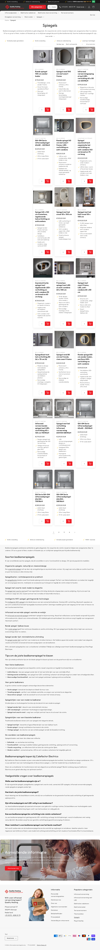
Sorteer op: (60, 44)
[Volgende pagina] (75, 532)
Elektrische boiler (80, 907)
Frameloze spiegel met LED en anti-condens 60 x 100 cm (63, 286)
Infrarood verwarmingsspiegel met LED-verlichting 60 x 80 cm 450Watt (86, 76)
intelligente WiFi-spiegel (16, 602)
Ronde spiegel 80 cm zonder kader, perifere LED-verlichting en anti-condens (85, 359)
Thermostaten (79, 914)
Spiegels (77, 917)
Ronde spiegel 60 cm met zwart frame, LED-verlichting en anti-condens (63, 145)
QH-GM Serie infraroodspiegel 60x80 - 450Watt (42, 142)
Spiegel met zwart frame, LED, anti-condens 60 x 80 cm (84, 287)
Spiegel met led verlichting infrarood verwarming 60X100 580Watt (63, 428)
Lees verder (49, 36)
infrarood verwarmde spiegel (18, 615)
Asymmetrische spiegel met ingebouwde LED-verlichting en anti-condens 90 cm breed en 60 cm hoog (42, 290)
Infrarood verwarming (81, 894)
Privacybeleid (55, 917)
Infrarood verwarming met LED (83, 899)
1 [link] (53, 532)
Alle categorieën (36, 7)
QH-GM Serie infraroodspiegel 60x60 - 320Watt (85, 425)
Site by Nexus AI (41, 945)
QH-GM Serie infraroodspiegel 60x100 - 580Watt (63, 497)
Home (7, 20)
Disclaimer (54, 910)
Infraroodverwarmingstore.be (17, 945)
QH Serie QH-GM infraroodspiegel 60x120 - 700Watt (42, 497)
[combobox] (53, 7)
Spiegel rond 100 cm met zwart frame (63, 73)
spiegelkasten (12, 580)
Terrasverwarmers (80, 910)
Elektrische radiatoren (81, 903)
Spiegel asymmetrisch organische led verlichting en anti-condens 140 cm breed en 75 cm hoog (85, 147)
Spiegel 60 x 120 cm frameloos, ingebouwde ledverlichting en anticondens (42, 216)
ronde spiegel (12, 629)
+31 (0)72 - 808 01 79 (13, 915)
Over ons (54, 903)
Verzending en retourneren (60, 920)
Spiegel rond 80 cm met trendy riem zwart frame (64, 356)
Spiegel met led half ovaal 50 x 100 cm (84, 214)
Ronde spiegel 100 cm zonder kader (41, 73)
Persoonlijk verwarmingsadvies (57, 895)
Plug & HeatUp (78, 921)
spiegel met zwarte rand (16, 591)
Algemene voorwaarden (59, 907)
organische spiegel (14, 569)
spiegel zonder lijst (14, 640)
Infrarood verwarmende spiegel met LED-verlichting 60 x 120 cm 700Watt (42, 428)
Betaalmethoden (56, 913)
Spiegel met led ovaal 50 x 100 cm (64, 213)
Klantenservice (13, 868)
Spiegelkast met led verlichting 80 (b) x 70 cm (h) (42, 356)
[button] (93, 7)
